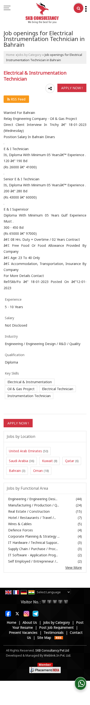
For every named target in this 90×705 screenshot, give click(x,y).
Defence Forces (20, 530)
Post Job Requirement (56, 627)
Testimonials (54, 632)
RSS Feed (17, 99)
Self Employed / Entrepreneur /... (33, 561)
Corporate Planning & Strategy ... (34, 536)
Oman (38, 470)
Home (10, 55)
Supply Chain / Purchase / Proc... (33, 548)
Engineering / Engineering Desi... (32, 499)
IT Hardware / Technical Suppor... (33, 542)
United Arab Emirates (25, 451)
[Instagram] (26, 613)
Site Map (44, 637)
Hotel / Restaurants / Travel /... (32, 517)
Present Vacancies (23, 632)
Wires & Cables (20, 524)
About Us (30, 622)
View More (73, 567)
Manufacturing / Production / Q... (33, 505)
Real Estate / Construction (29, 511)
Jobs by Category (29, 55)
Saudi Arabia (18, 460)
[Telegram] (35, 613)
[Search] (78, 8)
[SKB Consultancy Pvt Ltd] (42, 13)
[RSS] (58, 637)
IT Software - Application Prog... (33, 555)
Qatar (69, 460)
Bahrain (15, 470)
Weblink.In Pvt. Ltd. (57, 655)
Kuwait (47, 460)
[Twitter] (17, 613)
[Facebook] (8, 613)
